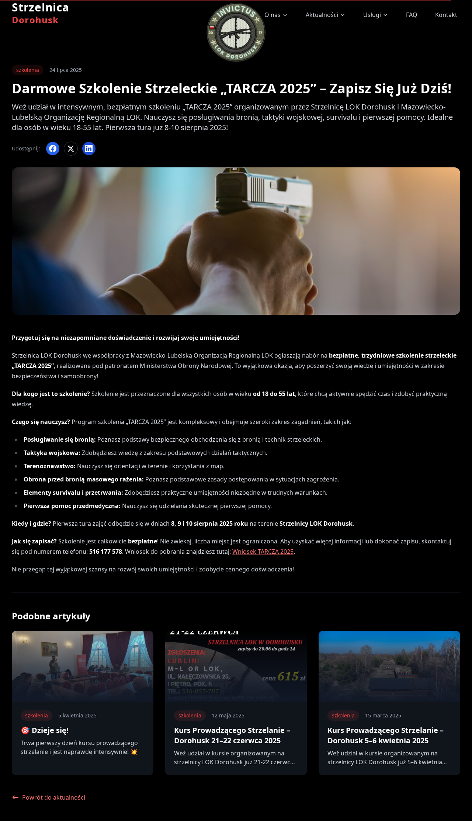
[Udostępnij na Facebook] (52, 148)
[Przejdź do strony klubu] (236, 29)
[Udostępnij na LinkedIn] (89, 148)
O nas (272, 15)
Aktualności (322, 15)
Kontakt (446, 15)
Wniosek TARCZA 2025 (263, 551)
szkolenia (27, 69)
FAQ (411, 15)
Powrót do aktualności (53, 797)
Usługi (372, 15)
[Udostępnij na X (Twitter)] (71, 149)
